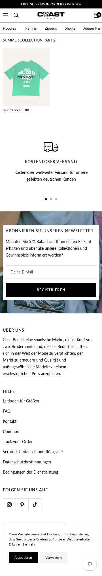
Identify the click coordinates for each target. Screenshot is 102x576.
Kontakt (9, 421)
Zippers (51, 28)
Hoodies (9, 28)
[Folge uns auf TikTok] (34, 504)
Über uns (11, 431)
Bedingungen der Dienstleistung (30, 472)
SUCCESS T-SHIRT (17, 110)
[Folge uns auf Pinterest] (22, 504)
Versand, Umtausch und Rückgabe (33, 451)
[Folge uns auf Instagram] (9, 504)
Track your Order (17, 441)
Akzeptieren (23, 557)
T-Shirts (30, 28)
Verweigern (53, 557)
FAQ (6, 411)
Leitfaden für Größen (21, 400)
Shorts (70, 28)
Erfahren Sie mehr (22, 544)
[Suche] (16, 15)
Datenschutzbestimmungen (27, 461)
